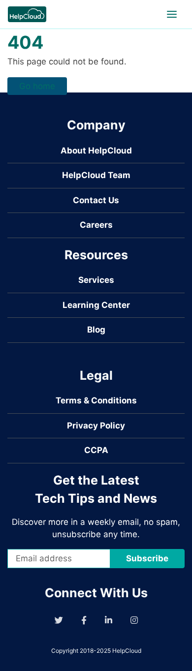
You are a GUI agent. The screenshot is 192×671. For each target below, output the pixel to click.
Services (96, 280)
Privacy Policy (96, 425)
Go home (37, 86)
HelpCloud (126, 650)
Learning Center (96, 305)
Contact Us (96, 200)
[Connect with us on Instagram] (134, 620)
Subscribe (147, 558)
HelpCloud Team (96, 175)
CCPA (96, 450)
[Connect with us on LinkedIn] (108, 620)
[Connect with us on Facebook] (84, 620)
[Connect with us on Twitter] (59, 620)
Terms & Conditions (96, 400)
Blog (96, 330)
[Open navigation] (172, 14)
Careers (96, 225)
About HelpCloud (96, 150)
